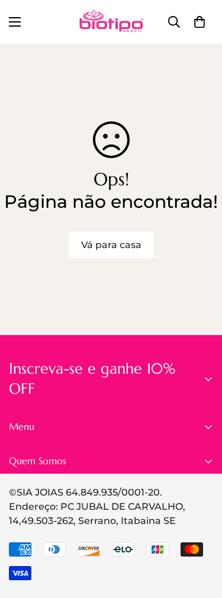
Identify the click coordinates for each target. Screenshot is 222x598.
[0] (199, 22)
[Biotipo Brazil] (111, 22)
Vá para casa (111, 244)
